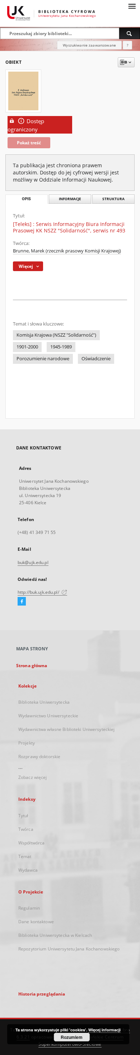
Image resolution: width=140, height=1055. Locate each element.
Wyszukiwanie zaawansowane (89, 45)
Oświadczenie (96, 359)
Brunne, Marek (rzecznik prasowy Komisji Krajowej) (67, 251)
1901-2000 (27, 347)
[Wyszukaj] (129, 33)
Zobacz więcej (32, 777)
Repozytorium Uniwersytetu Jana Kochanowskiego (69, 949)
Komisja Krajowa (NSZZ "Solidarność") (56, 335)
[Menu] (131, 5)
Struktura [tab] (113, 199)
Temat (25, 856)
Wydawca (28, 870)
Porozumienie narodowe (43, 359)
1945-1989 (61, 347)
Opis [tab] (26, 199)
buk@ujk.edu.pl (33, 562)
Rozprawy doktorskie (39, 756)
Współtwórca (31, 843)
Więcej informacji (104, 1029)
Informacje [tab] (70, 199)
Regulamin (29, 908)
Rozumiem (72, 1037)
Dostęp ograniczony (26, 125)
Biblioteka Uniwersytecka (44, 702)
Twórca (25, 829)
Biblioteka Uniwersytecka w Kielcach (55, 935)
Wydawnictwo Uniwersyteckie (48, 716)
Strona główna (31, 666)
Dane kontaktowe (36, 922)
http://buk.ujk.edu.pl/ (39, 592)
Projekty (26, 743)
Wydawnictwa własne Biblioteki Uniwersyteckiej (66, 729)
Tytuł (23, 816)
